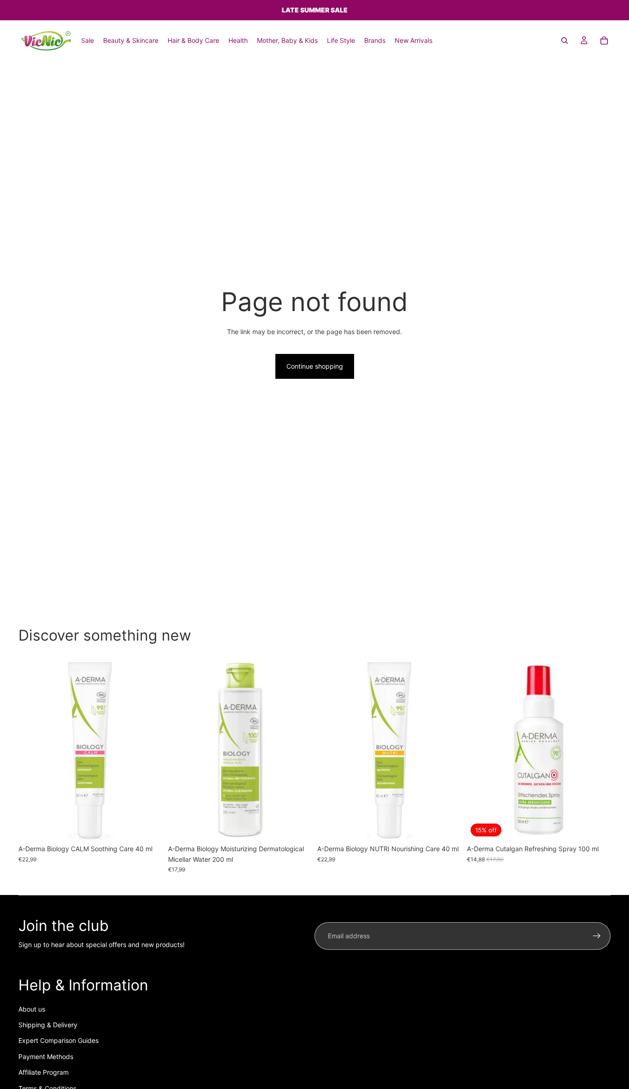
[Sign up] (596, 936)
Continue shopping (314, 366)
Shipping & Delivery (47, 1025)
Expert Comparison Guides (58, 1040)
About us (31, 1009)
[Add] (148, 826)
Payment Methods (45, 1056)
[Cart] (604, 40)
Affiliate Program (43, 1072)
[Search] (564, 40)
